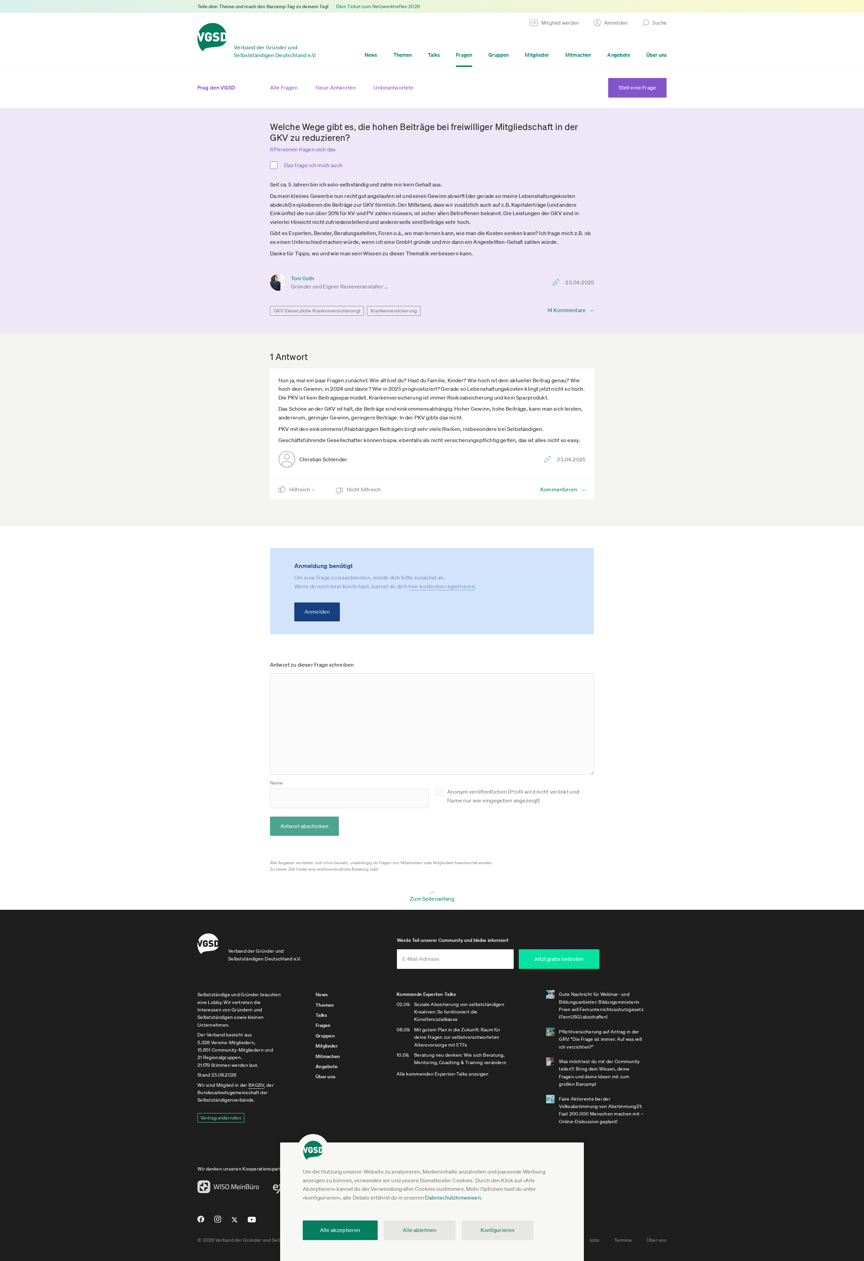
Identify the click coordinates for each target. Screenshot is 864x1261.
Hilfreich (301, 489)
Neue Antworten (336, 87)
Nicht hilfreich (364, 489)
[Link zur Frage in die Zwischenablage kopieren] (557, 282)
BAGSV (256, 1085)
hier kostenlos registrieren (441, 586)
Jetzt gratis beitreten (559, 958)
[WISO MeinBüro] (228, 1188)
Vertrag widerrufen (220, 1118)
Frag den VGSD (216, 87)
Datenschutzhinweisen (453, 1197)
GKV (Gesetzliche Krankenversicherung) (317, 311)
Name (276, 783)
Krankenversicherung (394, 311)
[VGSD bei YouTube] (252, 1222)
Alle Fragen (284, 87)
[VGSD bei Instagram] (218, 1221)
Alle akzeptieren (340, 1230)
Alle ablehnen (419, 1230)
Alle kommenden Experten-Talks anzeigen (443, 1074)
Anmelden (317, 611)
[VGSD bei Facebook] (200, 1221)
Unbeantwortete (393, 87)
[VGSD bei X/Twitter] (234, 1222)
